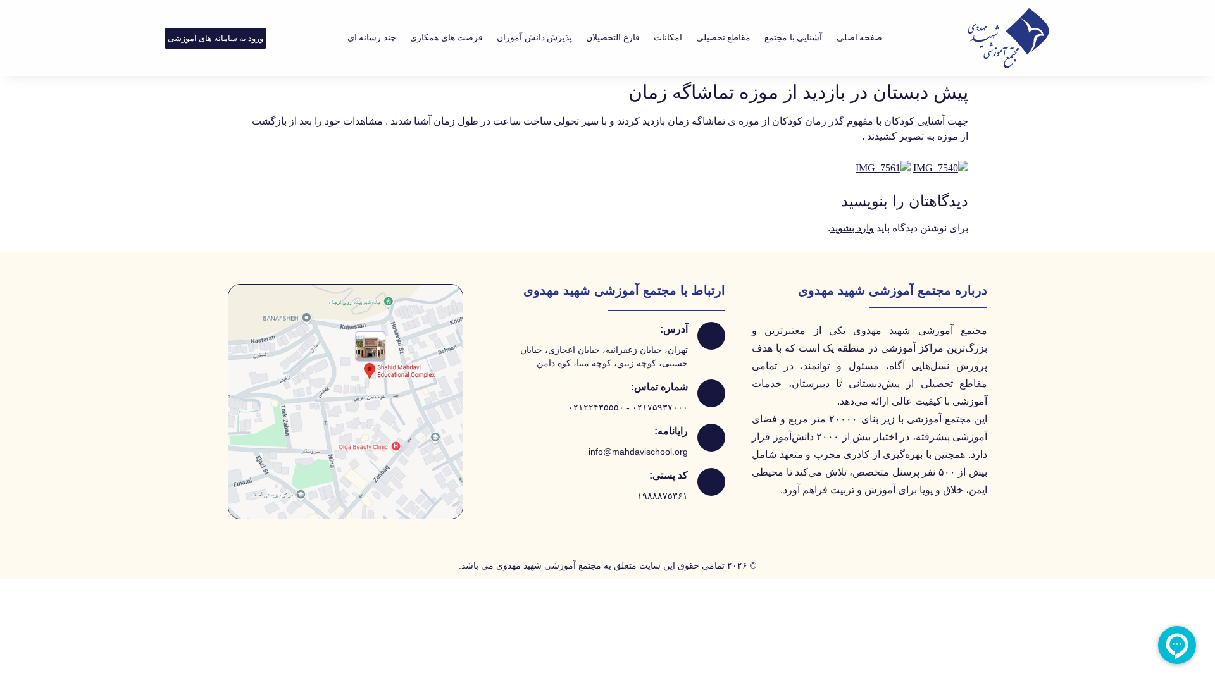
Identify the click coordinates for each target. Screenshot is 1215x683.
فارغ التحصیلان (613, 37)
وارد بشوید (852, 228)
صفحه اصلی (860, 37)
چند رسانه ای (371, 37)
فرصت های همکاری (446, 37)
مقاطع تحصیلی (723, 37)
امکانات (668, 37)
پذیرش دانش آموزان (534, 37)
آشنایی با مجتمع (793, 37)
